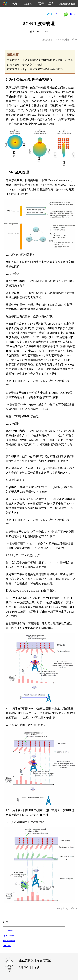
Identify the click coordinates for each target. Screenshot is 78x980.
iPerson (28, 3)
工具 (51, 3)
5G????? (7, 945)
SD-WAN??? (9, 940)
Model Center (67, 3)
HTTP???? (8, 930)
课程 (41, 3)
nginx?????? (9, 935)
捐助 (71, 14)
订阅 (55, 14)
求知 (14, 3)
